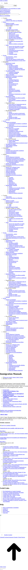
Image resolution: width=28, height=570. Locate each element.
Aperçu (10, 112)
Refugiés (8, 119)
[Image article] (10, 446)
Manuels (10, 180)
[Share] (2, 568)
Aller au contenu (4, 0)
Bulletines (11, 181)
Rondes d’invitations (13, 67)
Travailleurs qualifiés (13, 65)
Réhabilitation (12, 191)
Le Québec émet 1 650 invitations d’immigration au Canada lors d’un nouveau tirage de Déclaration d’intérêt (14, 468)
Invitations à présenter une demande (17, 69)
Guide (10, 27)
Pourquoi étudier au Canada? (12, 24)
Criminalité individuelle (14, 189)
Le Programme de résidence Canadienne (18, 123)
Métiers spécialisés (10, 74)
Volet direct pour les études (12, 29)
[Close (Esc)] (0, 568)
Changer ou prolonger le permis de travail (18, 142)
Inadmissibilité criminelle (11, 185)
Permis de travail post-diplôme (15, 38)
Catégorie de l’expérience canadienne (14, 76)
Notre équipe (9, 19)
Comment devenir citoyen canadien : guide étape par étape (12, 428)
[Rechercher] (19, 14)
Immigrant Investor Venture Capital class (12, 406)
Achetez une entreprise (11, 163)
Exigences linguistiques (11, 151)
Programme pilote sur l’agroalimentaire (17, 106)
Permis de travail (9, 58)
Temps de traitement (10, 171)
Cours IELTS (12, 49)
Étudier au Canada (10, 23)
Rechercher (2, 14)
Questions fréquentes (13, 51)
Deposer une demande (14, 140)
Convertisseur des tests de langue (16, 50)
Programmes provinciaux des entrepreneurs (15, 159)
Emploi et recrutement (11, 122)
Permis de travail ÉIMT (14, 128)
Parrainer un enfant (13, 117)
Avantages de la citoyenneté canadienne (15, 150)
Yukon (10, 92)
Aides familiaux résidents (11, 145)
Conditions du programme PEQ (16, 41)
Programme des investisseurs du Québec (15, 158)
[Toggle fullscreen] (3, 568)
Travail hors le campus (14, 36)
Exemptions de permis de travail (16, 131)
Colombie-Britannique (14, 79)
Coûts (10, 28)
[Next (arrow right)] (2, 569)
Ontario (10, 86)
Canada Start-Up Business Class (11, 391)
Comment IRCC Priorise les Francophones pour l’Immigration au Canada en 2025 (14, 455)
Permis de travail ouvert (14, 132)
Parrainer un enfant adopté (15, 118)
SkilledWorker (9, 146)
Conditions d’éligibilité (14, 72)
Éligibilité (8, 149)
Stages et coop (12, 33)
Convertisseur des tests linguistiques (14, 175)
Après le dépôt (12, 141)
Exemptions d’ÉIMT (13, 130)
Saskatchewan (12, 88)
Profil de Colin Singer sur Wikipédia (14, 20)
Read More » (3, 431)
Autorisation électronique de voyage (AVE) (15, 60)
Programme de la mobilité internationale (18, 135)
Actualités (11, 52)
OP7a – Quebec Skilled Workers (10, 398)
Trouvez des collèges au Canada (16, 47)
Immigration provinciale (11, 77)
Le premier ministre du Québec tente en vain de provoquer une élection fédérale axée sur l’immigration (15, 483)
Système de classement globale (16, 68)
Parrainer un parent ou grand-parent (17, 113)
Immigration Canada (10, 63)
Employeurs (11, 124)
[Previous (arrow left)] (0, 569)
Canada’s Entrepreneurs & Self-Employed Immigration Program (13, 394)
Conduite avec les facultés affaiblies (17, 187)
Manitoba (11, 82)
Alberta (10, 78)
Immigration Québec (10, 96)
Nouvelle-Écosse (12, 85)
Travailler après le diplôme (15, 37)
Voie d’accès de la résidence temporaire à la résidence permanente (18, 109)
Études (4, 22)
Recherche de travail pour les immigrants (18, 126)
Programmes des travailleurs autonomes (15, 160)
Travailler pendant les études (15, 32)
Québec (10, 87)
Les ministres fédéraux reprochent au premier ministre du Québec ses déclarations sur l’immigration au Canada (15, 476)
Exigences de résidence (11, 153)
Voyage (4, 55)
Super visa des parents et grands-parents (15, 59)
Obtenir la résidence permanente (16, 43)
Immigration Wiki (13, 184)
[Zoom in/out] (4, 568)
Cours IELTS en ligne (11, 173)
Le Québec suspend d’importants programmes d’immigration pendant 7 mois (13, 461)
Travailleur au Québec (11, 144)
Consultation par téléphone (12, 168)
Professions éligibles (13, 73)
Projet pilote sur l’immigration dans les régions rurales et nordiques (17, 105)
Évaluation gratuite (13, 54)
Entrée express (9, 64)
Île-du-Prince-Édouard (14, 81)
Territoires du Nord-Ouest (14, 91)
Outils (7, 45)
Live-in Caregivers (7, 392)
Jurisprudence (12, 182)
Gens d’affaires (12, 99)
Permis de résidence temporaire (16, 193)
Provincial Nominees (7, 400)
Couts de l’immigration (11, 169)
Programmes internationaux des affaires (15, 164)
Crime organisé (12, 190)
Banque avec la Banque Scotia (13, 167)
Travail (4, 121)
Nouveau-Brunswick (13, 83)
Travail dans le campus (14, 34)
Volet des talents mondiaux (15, 133)
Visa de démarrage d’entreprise (13, 157)
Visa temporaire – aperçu (11, 56)
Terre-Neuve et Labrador (14, 90)
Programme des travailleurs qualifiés (17, 97)
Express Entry (6, 389)
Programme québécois (14, 162)
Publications (11, 178)
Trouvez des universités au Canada (16, 46)
